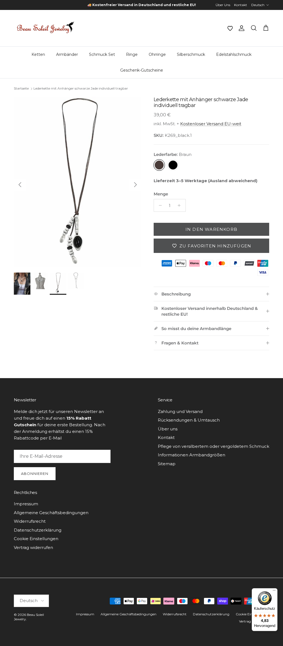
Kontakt (240, 5)
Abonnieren (34, 473)
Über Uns (223, 5)
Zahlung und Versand (180, 411)
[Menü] (274, 591)
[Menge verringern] (159, 205)
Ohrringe (157, 54)
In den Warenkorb (211, 229)
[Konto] (240, 28)
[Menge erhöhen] (180, 205)
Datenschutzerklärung (37, 530)
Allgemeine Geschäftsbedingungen (51, 512)
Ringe (132, 54)
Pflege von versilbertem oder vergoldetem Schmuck (213, 446)
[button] (230, 28)
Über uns (167, 428)
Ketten (38, 54)
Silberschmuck (191, 54)
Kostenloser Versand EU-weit (210, 123)
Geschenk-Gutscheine (141, 70)
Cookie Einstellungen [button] (36, 538)
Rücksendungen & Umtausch (189, 420)
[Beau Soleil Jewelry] (45, 28)
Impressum (26, 503)
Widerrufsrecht (30, 521)
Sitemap (166, 463)
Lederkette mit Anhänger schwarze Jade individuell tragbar (80, 89)
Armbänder (67, 54)
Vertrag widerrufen (33, 547)
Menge (161, 194)
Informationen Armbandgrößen (191, 454)
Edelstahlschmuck (233, 54)
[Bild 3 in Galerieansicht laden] (78, 182)
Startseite (21, 89)
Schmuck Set (102, 54)
